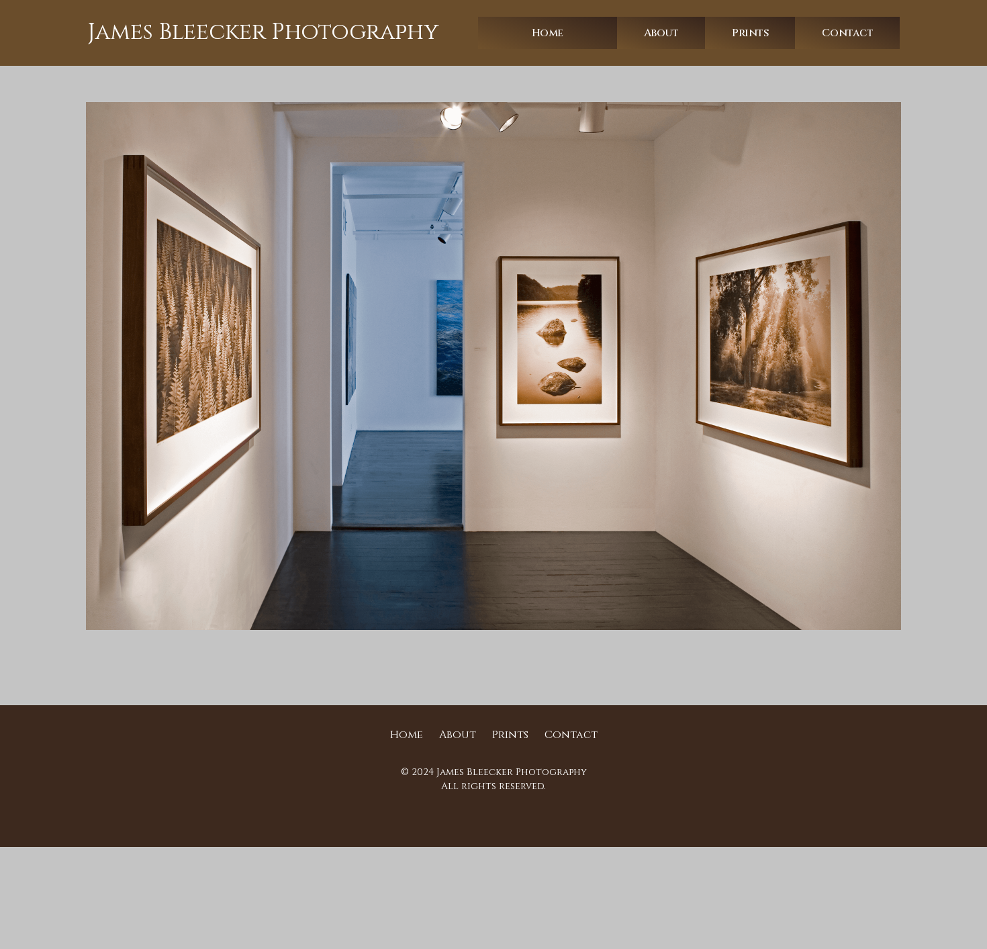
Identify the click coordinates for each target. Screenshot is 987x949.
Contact (847, 33)
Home (547, 33)
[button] (661, 33)
